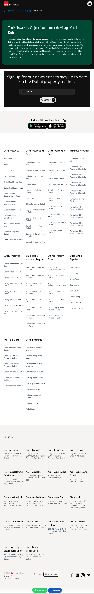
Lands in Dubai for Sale (35, 242)
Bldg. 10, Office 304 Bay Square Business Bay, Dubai (13, 553)
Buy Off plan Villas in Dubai (56, 276)
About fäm (8, 159)
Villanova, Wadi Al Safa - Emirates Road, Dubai (36, 525)
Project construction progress (34, 365)
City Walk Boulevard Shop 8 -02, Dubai (78, 453)
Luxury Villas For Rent (12, 300)
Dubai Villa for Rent (56, 178)
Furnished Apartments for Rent (57, 207)
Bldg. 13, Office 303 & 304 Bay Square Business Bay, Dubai (56, 454)
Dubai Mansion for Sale (35, 170)
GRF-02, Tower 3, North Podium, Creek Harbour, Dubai (58, 527)
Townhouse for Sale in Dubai (35, 227)
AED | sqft (52, 574)
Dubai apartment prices (36, 383)
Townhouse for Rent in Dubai (57, 191)
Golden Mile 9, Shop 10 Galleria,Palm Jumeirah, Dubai (13, 526)
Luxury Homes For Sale (13, 278)
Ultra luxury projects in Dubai (13, 379)
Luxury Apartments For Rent (13, 292)
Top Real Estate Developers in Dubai (12, 195)
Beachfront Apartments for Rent (35, 325)
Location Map (9, 176)
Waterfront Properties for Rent (35, 292)
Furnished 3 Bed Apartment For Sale (78, 184)
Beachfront (74, 273)
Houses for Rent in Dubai (55, 199)
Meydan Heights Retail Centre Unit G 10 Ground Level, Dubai (36, 501)
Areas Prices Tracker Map (12, 225)
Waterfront (74, 279)
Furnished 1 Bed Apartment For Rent (78, 208)
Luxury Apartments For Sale (13, 265)
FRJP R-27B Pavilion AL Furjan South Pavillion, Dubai (13, 454)
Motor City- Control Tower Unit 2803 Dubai (57, 500)
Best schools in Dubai (35, 372)
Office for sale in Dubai (35, 204)
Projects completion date (34, 357)
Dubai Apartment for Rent (56, 171)
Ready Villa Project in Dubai (12, 349)
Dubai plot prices (33, 403)
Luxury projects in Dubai (14, 372)
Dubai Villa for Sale (33, 184)
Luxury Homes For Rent (13, 305)
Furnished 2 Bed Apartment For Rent (78, 216)
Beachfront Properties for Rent (35, 276)
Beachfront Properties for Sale (35, 268)
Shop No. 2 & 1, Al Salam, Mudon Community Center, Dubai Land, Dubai (78, 502)
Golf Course (75, 291)
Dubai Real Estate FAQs (13, 188)
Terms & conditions (12, 578)
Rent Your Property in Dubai (57, 231)
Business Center (76, 308)
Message (56, 590)
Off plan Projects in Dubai (56, 292)
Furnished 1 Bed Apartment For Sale (78, 168)
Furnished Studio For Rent (78, 200)
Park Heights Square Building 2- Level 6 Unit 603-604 (35, 476)
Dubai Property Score (12, 210)
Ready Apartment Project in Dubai (11, 357)
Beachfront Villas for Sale (34, 301)
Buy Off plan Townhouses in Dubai (57, 284)
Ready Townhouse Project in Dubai (11, 365)
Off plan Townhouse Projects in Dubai (56, 317)
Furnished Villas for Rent (56, 215)
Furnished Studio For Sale (78, 160)
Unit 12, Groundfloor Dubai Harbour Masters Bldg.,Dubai (13, 478)
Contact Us (8, 170)
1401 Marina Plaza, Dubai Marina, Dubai (57, 475)
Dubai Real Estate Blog (13, 182)
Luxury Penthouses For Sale (13, 284)
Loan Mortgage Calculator (10, 217)
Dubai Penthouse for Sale (34, 163)
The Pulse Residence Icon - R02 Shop (78, 477)
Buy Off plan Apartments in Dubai (56, 268)
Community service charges (34, 349)
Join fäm (7, 164)
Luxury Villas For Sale (12, 272)
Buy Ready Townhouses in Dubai (35, 235)
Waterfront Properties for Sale (35, 284)
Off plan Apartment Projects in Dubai (56, 309)
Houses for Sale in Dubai (33, 191)
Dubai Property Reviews (13, 386)
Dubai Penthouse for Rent (56, 163)
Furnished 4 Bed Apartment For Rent (78, 232)
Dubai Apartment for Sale (34, 177)
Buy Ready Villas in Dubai (33, 219)
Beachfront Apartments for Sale (35, 317)
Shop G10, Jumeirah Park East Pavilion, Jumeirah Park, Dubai (13, 501)
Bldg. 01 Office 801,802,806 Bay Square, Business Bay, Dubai (36, 454)
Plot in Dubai (31, 198)
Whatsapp (41, 590)
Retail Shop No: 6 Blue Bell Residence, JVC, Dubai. (35, 553)
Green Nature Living (78, 302)
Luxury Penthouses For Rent (13, 312)
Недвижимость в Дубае (13, 240)
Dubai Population (33, 409)
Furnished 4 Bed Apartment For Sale (78, 192)
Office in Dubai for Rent (57, 184)
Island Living (75, 297)
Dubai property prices (35, 378)
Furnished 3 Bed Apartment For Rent (78, 224)
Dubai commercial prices (33, 396)
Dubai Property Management (10, 203)
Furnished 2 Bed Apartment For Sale (78, 176)
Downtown (74, 285)
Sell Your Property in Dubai (12, 233)
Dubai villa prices (33, 389)
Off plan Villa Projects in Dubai (58, 301)
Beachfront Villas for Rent (34, 309)
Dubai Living (75, 267)
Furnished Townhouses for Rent (57, 223)
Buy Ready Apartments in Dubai (35, 211)
